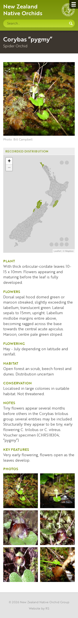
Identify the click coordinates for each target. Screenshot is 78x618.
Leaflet (57, 251)
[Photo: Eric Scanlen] (20, 527)
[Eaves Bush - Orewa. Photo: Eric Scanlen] (57, 527)
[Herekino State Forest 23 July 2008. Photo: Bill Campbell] (20, 490)
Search (70, 23)
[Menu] (73, 4)
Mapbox (69, 251)
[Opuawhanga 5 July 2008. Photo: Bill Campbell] (57, 564)
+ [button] (9, 161)
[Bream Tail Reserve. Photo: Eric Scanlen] (20, 564)
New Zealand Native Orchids (22, 9)
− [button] (9, 167)
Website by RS (39, 608)
